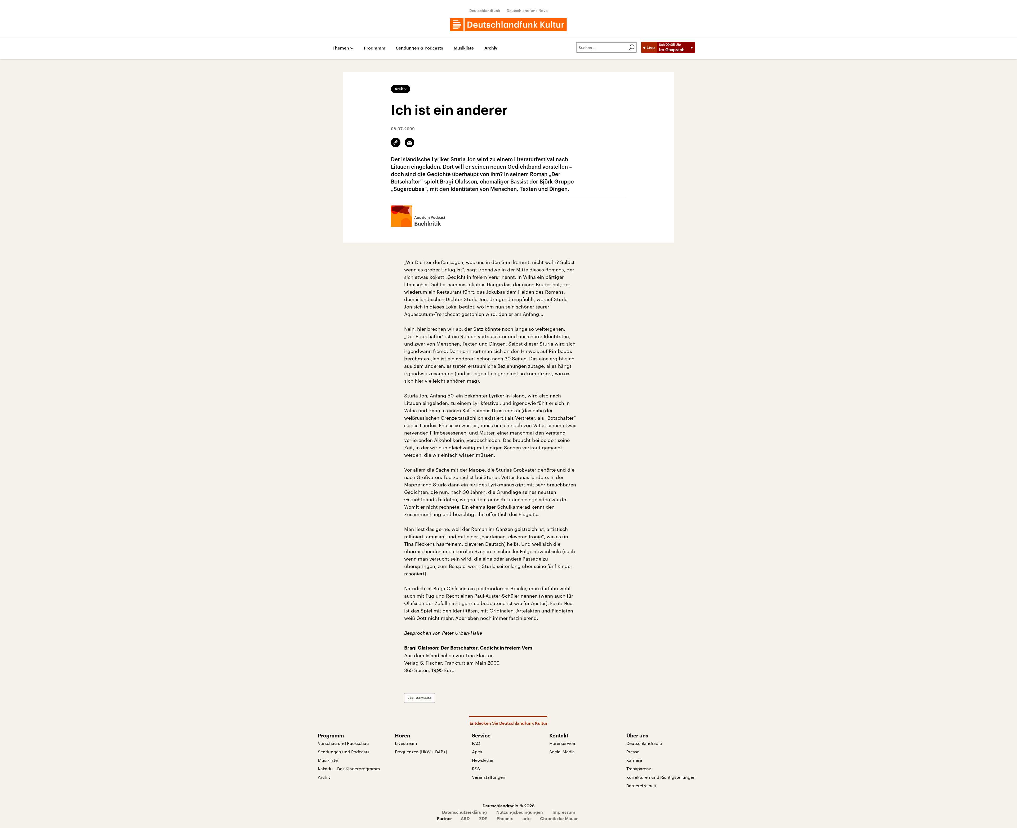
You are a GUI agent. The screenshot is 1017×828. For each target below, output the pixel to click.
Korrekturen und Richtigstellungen (660, 777)
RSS (476, 768)
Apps (477, 751)
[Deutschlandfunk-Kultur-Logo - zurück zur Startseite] (508, 24)
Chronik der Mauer (559, 818)
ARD (465, 818)
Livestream (406, 743)
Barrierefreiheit (641, 785)
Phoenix (505, 818)
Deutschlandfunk (484, 10)
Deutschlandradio (644, 743)
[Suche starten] (631, 47)
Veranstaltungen (488, 777)
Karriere (634, 760)
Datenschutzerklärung (464, 811)
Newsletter (483, 760)
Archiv (490, 48)
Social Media (562, 751)
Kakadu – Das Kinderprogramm (349, 768)
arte (526, 818)
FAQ (476, 743)
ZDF (483, 818)
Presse (632, 751)
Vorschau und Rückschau (343, 743)
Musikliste (464, 48)
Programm (374, 48)
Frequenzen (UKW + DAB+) (421, 751)
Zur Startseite (419, 698)
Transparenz (638, 768)
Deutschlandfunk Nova (527, 10)
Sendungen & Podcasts (419, 48)
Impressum (563, 811)
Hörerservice (562, 743)
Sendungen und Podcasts (343, 751)
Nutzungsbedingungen (519, 811)
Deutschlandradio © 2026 (508, 805)
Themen (341, 48)
